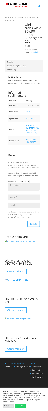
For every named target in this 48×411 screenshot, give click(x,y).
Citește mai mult (15, 271)
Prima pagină (9, 18)
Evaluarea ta (13, 181)
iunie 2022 (10, 367)
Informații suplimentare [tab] (16, 66)
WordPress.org (37, 377)
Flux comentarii (37, 373)
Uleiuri (17, 18)
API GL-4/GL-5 (31, 119)
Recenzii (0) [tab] (11, 70)
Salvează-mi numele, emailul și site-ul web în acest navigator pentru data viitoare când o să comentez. (23, 214)
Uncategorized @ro (23, 367)
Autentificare (36, 367)
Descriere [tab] (10, 62)
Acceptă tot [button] (20, 406)
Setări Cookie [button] (8, 406)
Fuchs (28, 112)
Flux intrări (36, 370)
